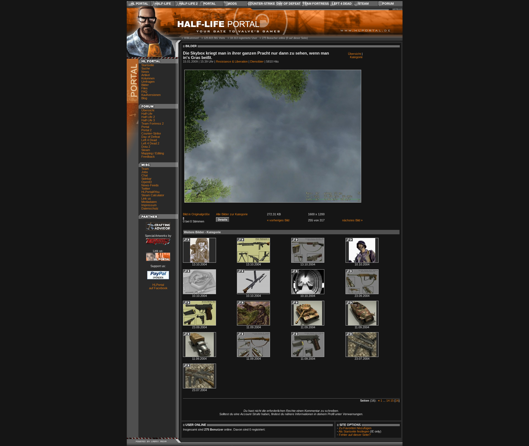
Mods (232, 3)
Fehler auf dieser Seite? (355, 434)
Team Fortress (316, 3)
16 (397, 400)
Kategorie (356, 57)
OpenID (146, 182)
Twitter (145, 188)
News (145, 71)
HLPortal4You (150, 192)
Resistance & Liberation (232, 61)
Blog (144, 98)
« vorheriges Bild (278, 220)
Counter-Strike (261, 3)
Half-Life (163, 3)
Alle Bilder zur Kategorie (232, 214)
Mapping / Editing (152, 153)
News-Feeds (150, 185)
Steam (363, 3)
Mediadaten (149, 201)
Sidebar (146, 178)
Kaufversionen (151, 94)
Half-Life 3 (148, 120)
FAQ (144, 91)
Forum (388, 3)
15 (392, 400)
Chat (144, 175)
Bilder (145, 85)
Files (144, 88)
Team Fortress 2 (152, 123)
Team (145, 168)
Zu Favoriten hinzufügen (355, 428)
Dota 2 (145, 146)
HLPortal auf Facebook (158, 286)
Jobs (144, 172)
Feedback (148, 156)
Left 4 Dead (342, 3)
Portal (209, 3)
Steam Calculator (152, 195)
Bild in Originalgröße (196, 214)
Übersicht (147, 110)
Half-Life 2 (188, 3)
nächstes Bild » (352, 220)
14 (388, 400)
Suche (145, 68)
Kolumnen (148, 78)
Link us (146, 198)
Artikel (145, 75)
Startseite (147, 65)
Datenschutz (149, 208)
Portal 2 (146, 130)
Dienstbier (257, 61)
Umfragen (148, 81)
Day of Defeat (289, 3)
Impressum (148, 205)
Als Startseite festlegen (354, 431)
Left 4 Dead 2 (150, 143)
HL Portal (139, 3)
